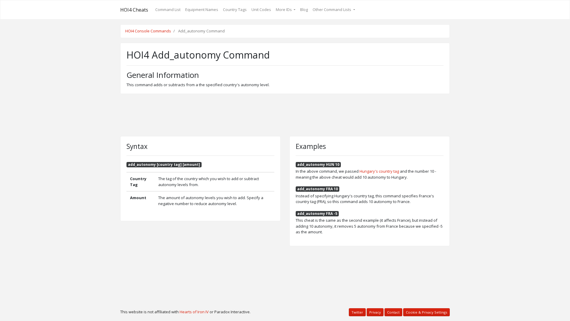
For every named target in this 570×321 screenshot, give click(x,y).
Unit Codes (261, 9)
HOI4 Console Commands (148, 31)
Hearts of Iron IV (194, 311)
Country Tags (235, 9)
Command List (167, 9)
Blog (304, 9)
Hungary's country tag (379, 171)
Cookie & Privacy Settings (426, 312)
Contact (393, 312)
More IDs (284, 9)
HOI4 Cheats (134, 10)
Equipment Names (201, 9)
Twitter (357, 312)
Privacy (375, 312)
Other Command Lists (332, 9)
